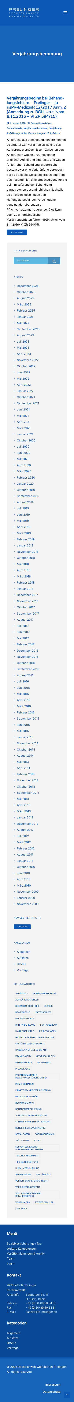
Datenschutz (43, 1012)
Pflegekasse (22, 1068)
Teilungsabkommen (26, 1155)
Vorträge (13, 1348)
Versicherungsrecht (27, 1187)
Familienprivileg (24, 1031)
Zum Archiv (22, 926)
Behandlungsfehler (41, 123)
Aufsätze (55, 133)
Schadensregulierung (28, 1109)
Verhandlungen (36, 133)
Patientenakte (14, 128)
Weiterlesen (17, 232)
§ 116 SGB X (21, 1208)
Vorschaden (22, 1202)
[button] (65, 12)
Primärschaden (24, 1084)
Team (10, 1258)
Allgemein (13, 1333)
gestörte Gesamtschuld (29, 1043)
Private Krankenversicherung (33, 1090)
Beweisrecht (22, 1012)
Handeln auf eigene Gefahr (31, 1050)
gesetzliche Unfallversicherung (34, 1037)
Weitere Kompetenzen (22, 1248)
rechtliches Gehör (26, 1096)
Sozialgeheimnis (44, 1134)
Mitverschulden (45, 1056)
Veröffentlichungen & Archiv (26, 1253)
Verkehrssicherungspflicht (31, 1180)
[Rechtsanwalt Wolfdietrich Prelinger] (24, 12)
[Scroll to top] (67, 1394)
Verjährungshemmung (36, 128)
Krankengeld (23, 1056)
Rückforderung (24, 1102)
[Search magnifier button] (54, 261)
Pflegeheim (43, 1062)
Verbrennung (23, 1174)
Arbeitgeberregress (44, 993)
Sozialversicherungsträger (25, 1243)
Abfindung (21, 993)
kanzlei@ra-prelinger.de (41, 1312)
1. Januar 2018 (18, 123)
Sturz (37, 1140)
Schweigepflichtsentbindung (32, 1121)
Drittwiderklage (25, 1024)
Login (10, 1263)
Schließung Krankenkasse (31, 1115)
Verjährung (56, 128)
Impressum (52, 1384)
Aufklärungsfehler (17, 133)
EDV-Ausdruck (48, 1024)
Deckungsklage (24, 1018)
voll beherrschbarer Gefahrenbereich (28, 1194)
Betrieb (48, 1006)
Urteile (11, 1343)
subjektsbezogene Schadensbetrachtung (29, 1148)
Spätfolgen (22, 1140)
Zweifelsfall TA (44, 1202)
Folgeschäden (47, 1031)
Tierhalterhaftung (26, 1162)
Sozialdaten (22, 1134)
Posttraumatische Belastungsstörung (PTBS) (31, 1076)
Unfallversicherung (27, 1168)
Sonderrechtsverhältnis (30, 1128)
